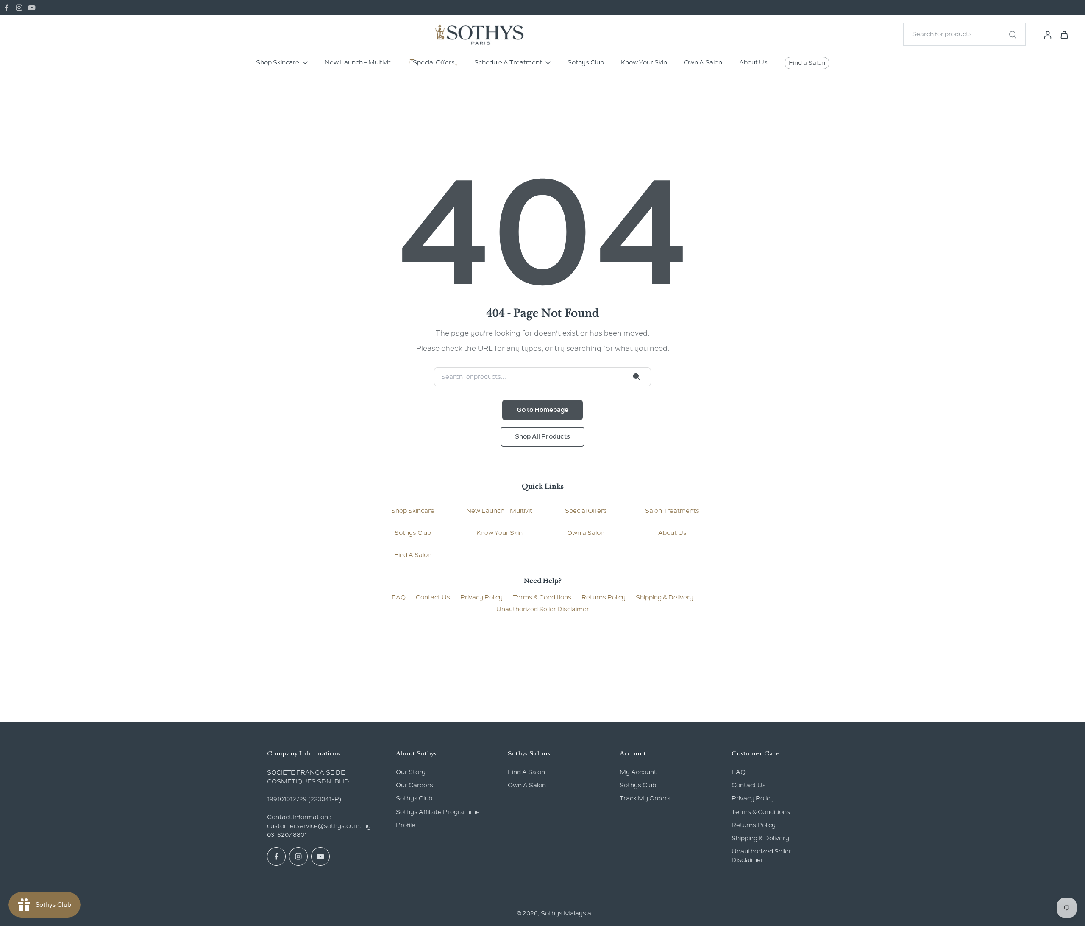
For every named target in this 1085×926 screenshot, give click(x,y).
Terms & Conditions (542, 597)
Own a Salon (585, 532)
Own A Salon (527, 785)
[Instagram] (19, 8)
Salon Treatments (672, 510)
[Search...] (1012, 34)
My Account (638, 772)
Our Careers (414, 785)
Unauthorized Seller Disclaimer (542, 609)
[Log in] (1045, 34)
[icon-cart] (1063, 34)
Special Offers (586, 510)
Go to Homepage (542, 409)
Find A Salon (412, 554)
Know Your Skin (499, 532)
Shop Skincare (412, 510)
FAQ (399, 597)
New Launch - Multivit (499, 510)
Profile (405, 825)
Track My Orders (645, 798)
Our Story (411, 772)
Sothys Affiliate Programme (438, 812)
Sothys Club (413, 532)
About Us (672, 532)
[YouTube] (31, 8)
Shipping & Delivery (664, 597)
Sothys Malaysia (566, 913)
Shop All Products (542, 436)
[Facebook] (6, 8)
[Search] (637, 376)
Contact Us (433, 597)
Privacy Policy (481, 597)
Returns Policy (603, 597)
